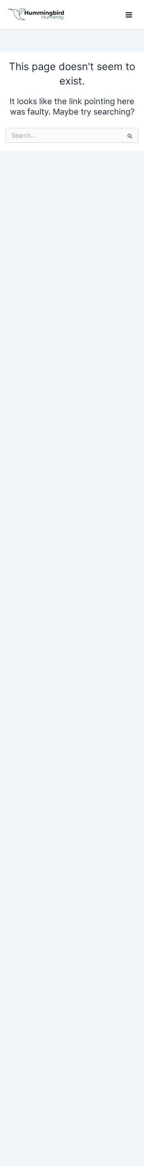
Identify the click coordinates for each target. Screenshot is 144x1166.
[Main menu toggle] (129, 15)
